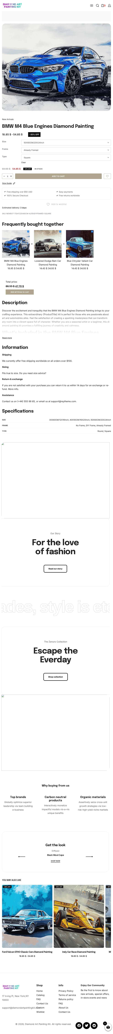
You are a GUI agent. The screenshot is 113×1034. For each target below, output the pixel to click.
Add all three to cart (20, 292)
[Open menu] (91, 5)
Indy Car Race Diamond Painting (78, 952)
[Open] (34, 859)
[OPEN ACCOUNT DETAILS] (109, 5)
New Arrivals (8, 119)
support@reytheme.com (63, 401)
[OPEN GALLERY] (56, 67)
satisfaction (44, 318)
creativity (59, 325)
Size (4, 141)
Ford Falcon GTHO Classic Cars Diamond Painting (27, 952)
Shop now (55, 861)
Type (4, 156)
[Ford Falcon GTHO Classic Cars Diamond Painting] (27, 916)
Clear (23, 162)
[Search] (97, 5)
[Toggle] (7, 337)
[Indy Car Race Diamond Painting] (79, 916)
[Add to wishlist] (107, 176)
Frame (5, 149)
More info (13, 389)
